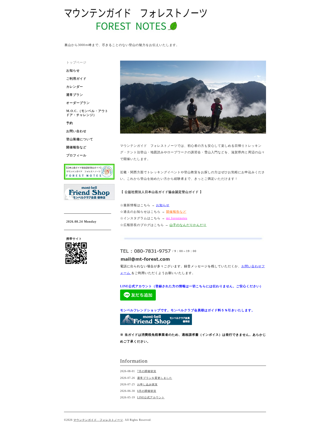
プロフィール (76, 155)
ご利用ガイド (76, 78)
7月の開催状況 (146, 371)
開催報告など (76, 147)
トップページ (76, 62)
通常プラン (74, 95)
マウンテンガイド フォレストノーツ (98, 419)
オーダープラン (78, 103)
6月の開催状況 (146, 391)
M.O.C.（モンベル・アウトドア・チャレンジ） (87, 113)
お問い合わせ (76, 131)
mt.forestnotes (176, 218)
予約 (69, 123)
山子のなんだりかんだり (188, 225)
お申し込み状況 (147, 384)
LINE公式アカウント (151, 397)
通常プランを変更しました (154, 378)
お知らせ (162, 205)
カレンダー (74, 86)
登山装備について (79, 139)
